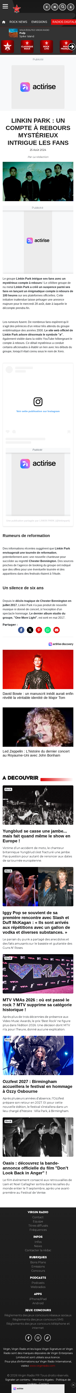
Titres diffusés (38, 1225)
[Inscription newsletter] (54, 6)
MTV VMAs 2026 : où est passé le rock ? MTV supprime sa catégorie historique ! (37, 1005)
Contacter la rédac (38, 1250)
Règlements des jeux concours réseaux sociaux (38, 1315)
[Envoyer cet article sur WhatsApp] (47, 631)
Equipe (38, 1221)
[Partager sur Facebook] (20, 631)
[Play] (4, 44)
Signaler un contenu (18, 1379)
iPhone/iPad (38, 1299)
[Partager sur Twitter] (29, 631)
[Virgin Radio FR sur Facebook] (28, 1337)
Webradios (38, 1287)
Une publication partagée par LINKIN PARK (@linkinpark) (38, 520)
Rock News (18, 21)
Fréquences (38, 1230)
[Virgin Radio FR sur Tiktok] (47, 1337)
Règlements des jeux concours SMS (38, 1319)
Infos (38, 1242)
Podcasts (38, 1282)
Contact (38, 1217)
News (38, 1246)
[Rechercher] (62, 6)
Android (38, 1303)
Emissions (39, 21)
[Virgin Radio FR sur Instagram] (38, 1337)
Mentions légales (43, 1379)
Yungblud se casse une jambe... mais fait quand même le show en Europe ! (36, 836)
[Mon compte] (70, 6)
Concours (38, 1270)
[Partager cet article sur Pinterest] (38, 631)
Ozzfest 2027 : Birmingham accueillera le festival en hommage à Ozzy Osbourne (37, 1086)
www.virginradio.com (42, 1365)
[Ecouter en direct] (46, 6)
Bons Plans (38, 1262)
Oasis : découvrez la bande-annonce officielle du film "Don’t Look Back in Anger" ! (35, 1168)
